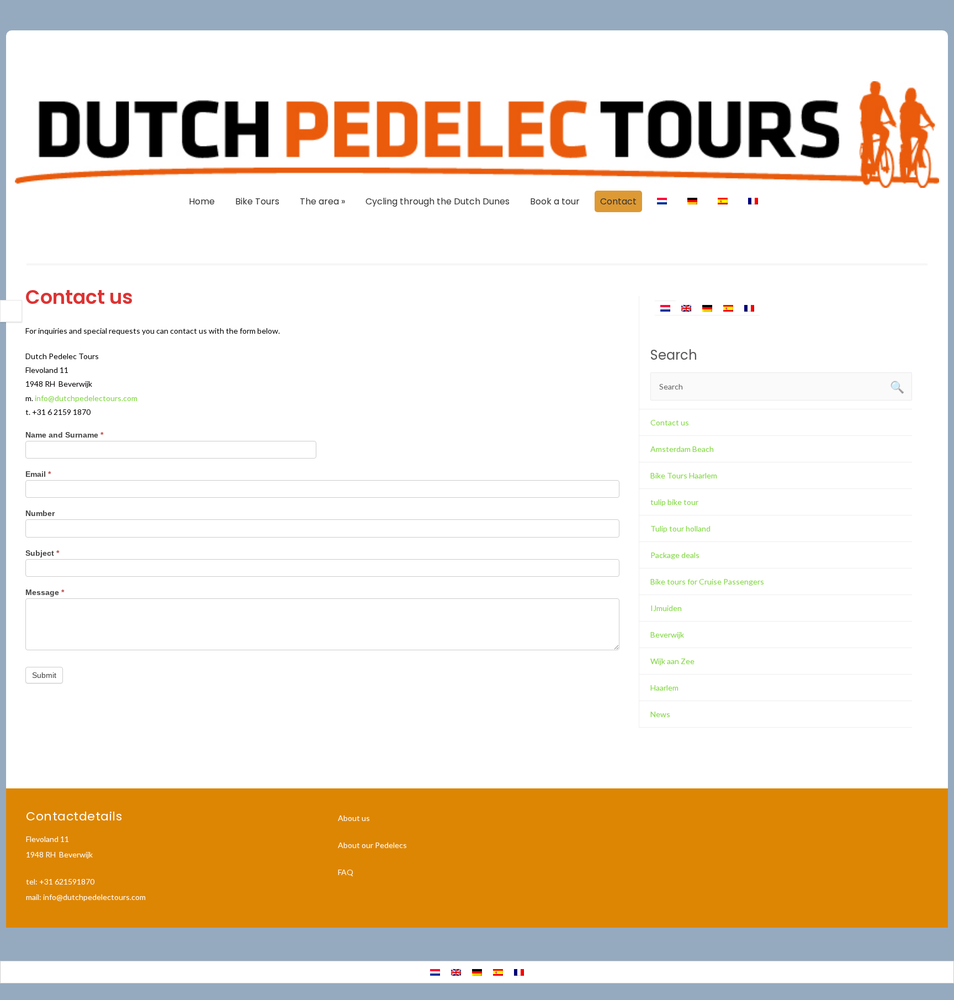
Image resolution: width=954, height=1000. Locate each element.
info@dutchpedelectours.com (86, 398)
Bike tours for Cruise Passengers (707, 581)
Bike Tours (257, 201)
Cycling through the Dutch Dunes (437, 201)
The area (322, 201)
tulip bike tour (674, 502)
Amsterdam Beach (682, 449)
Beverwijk (667, 634)
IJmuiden (666, 608)
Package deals (674, 555)
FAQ (345, 872)
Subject (42, 553)
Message (44, 592)
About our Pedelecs (372, 845)
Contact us (669, 422)
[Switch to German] (692, 201)
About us (354, 818)
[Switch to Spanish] (722, 201)
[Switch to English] (686, 308)
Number (40, 513)
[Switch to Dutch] (661, 201)
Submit (44, 675)
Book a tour (555, 201)
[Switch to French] (753, 201)
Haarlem (664, 687)
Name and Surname (64, 434)
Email (38, 474)
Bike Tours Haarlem (683, 475)
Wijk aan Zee (672, 661)
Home (202, 201)
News (660, 714)
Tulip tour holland (680, 528)
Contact (618, 201)
